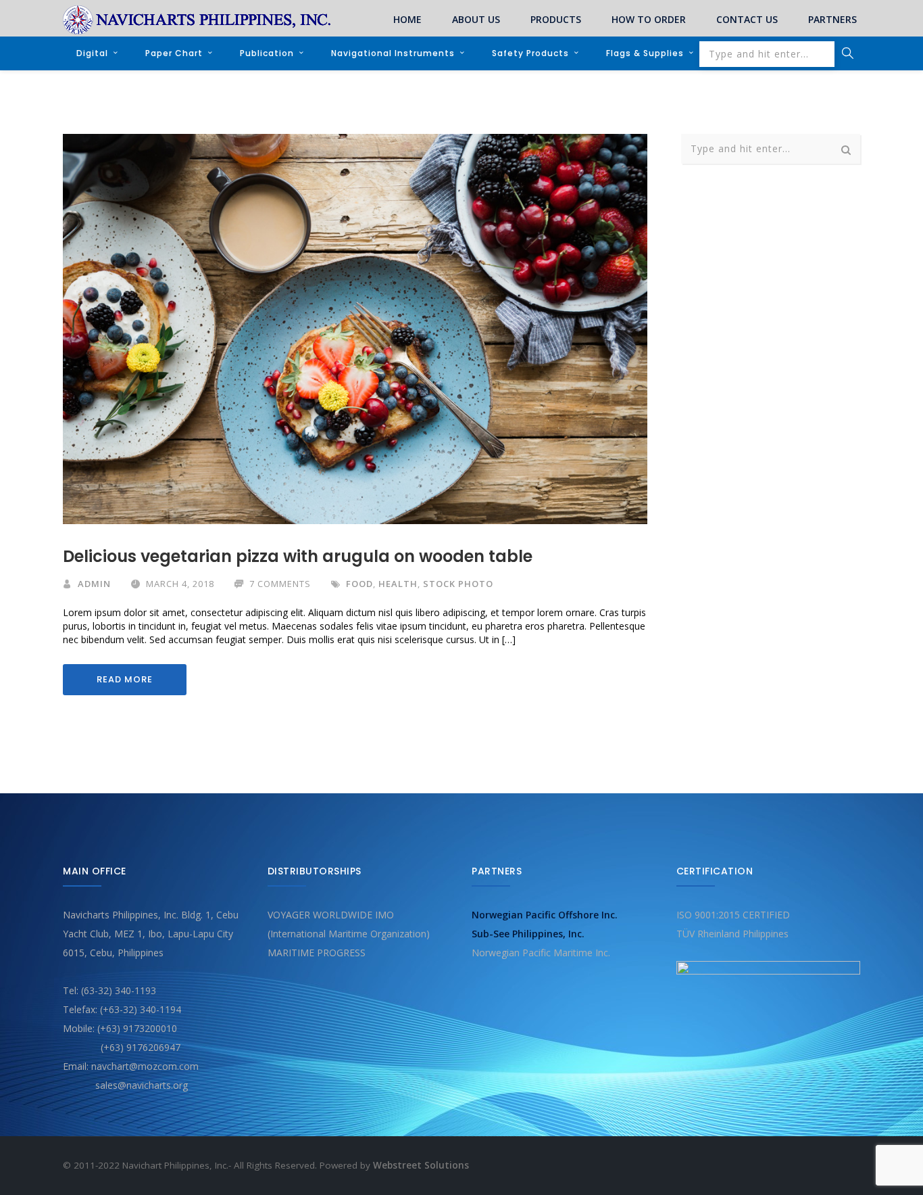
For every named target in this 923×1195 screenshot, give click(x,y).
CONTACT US (747, 19)
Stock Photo (458, 584)
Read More (125, 679)
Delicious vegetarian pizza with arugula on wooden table (297, 556)
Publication (267, 53)
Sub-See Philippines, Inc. (528, 933)
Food (359, 584)
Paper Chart (174, 53)
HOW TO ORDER (649, 19)
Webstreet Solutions (421, 1165)
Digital (92, 53)
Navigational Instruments (393, 53)
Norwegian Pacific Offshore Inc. (545, 914)
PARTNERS (832, 19)
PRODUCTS (555, 19)
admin (94, 584)
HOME (407, 19)
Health (398, 584)
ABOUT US (476, 19)
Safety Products (530, 53)
